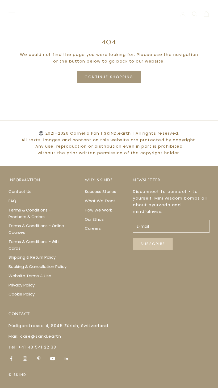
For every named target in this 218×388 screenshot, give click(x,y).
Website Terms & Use (30, 276)
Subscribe (153, 243)
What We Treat (100, 201)
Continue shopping (109, 77)
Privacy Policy (22, 285)
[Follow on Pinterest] (38, 358)
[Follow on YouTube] (52, 358)
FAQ (12, 201)
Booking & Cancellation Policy (37, 266)
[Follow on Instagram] (25, 358)
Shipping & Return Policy (32, 257)
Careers (93, 228)
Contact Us (20, 191)
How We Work (98, 210)
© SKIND (17, 374)
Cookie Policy (22, 294)
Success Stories (100, 191)
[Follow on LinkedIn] (66, 358)
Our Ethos (94, 219)
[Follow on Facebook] (11, 358)
